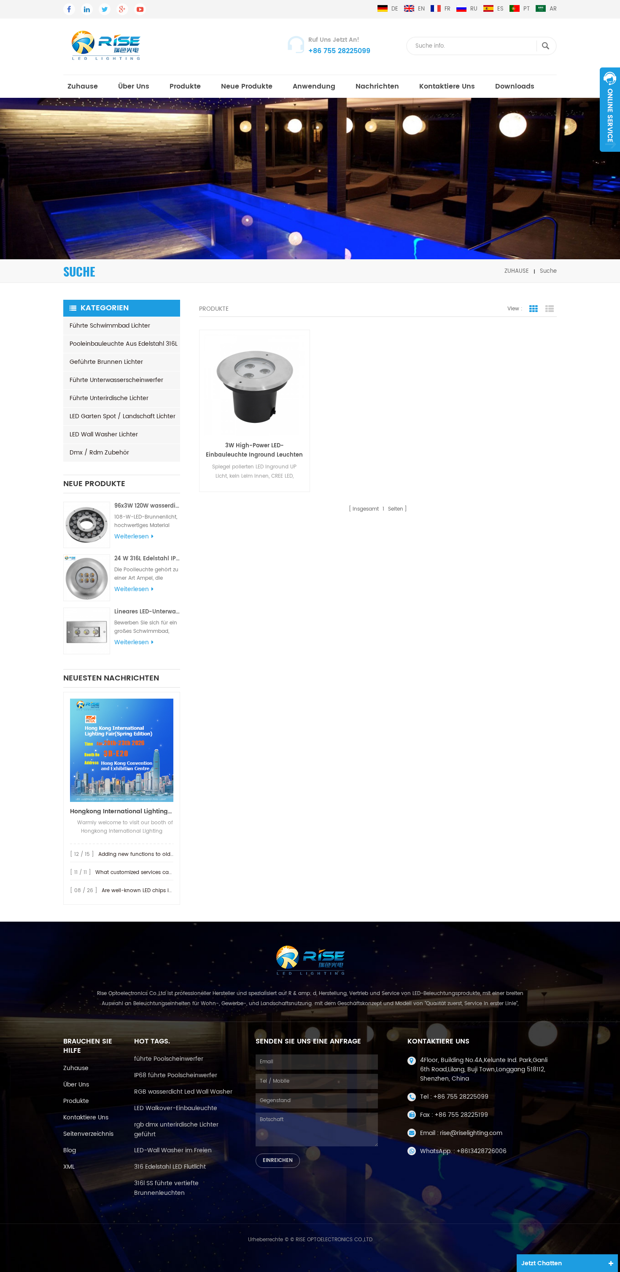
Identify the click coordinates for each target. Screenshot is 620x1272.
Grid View (533, 309)
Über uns (133, 86)
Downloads (514, 86)
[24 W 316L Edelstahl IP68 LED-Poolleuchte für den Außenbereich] (86, 577)
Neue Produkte (246, 86)
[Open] (610, 109)
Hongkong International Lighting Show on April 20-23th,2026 (121, 811)
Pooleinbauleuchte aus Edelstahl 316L (124, 344)
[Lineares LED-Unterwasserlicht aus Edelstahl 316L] (86, 631)
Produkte (185, 86)
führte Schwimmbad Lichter (110, 326)
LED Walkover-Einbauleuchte (175, 1108)
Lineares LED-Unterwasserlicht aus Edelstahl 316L (147, 612)
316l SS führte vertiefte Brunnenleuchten (166, 1188)
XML (69, 1167)
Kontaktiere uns (447, 86)
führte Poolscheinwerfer (168, 1059)
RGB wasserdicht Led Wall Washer (183, 1092)
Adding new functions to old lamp (141, 854)
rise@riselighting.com (471, 1133)
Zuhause (82, 86)
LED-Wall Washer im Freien (173, 1150)
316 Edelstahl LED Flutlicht (170, 1167)
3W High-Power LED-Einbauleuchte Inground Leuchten (254, 450)
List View (549, 309)
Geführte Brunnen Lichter (106, 362)
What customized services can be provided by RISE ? (162, 873)
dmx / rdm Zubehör (99, 452)
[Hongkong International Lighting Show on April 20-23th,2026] (121, 750)
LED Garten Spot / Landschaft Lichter (122, 416)
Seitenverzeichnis (88, 1134)
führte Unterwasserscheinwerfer (116, 380)
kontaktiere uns (85, 1117)
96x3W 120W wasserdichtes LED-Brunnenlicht (147, 506)
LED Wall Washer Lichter (104, 434)
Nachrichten (377, 86)
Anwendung (314, 86)
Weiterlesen (131, 536)
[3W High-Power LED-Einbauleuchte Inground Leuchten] (254, 385)
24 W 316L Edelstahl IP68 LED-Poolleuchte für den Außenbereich (147, 558)
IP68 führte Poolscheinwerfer (175, 1075)
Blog (69, 1150)
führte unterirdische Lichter (109, 398)
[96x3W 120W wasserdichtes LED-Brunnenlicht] (86, 525)
